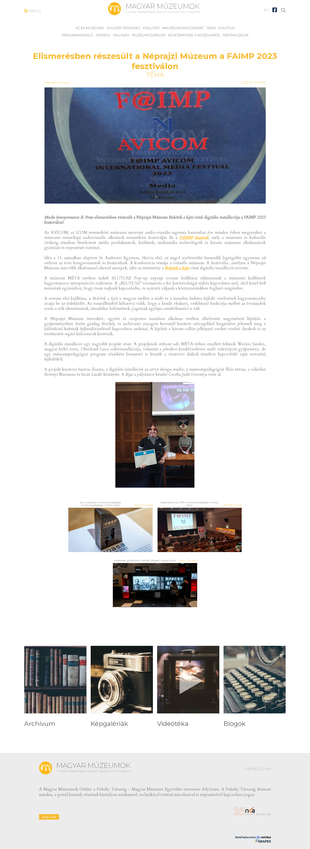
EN (266, 10)
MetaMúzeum (235, 35)
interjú (103, 35)
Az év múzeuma (89, 28)
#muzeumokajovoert (183, 28)
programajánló (77, 35)
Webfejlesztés (246, 837)
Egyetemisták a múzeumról (194, 35)
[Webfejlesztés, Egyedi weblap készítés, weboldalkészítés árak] (263, 841)
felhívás (121, 35)
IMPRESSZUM (258, 769)
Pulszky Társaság (123, 28)
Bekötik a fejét (177, 268)
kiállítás (151, 28)
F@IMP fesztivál (193, 237)
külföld (226, 28)
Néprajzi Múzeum (57, 82)
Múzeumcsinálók (149, 35)
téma (211, 28)
